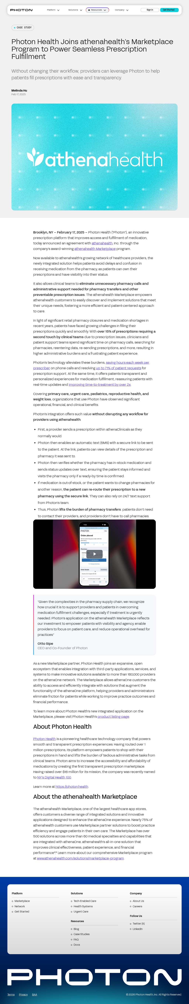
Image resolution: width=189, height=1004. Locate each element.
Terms (11, 994)
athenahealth (102, 243)
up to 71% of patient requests (118, 368)
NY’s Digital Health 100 (54, 777)
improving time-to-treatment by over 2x (100, 384)
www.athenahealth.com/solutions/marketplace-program (80, 858)
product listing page (113, 716)
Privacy (23, 994)
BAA (34, 994)
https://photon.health (72, 786)
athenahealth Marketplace (95, 248)
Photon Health (44, 738)
